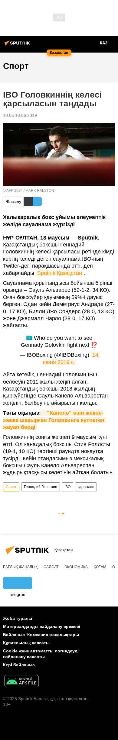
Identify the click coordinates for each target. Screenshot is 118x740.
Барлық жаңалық (20, 567)
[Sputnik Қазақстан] (18, 45)
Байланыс (14, 634)
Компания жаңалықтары (53, 634)
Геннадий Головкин (40, 487)
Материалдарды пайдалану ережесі (41, 626)
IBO (67, 487)
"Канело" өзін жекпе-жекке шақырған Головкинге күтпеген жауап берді (54, 420)
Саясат (51, 567)
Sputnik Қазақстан (59, 273)
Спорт (11, 487)
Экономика (76, 567)
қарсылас (86, 487)
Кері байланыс (19, 664)
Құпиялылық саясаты (26, 642)
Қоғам (100, 567)
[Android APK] (21, 682)
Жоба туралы (17, 618)
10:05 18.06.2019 (20, 115)
